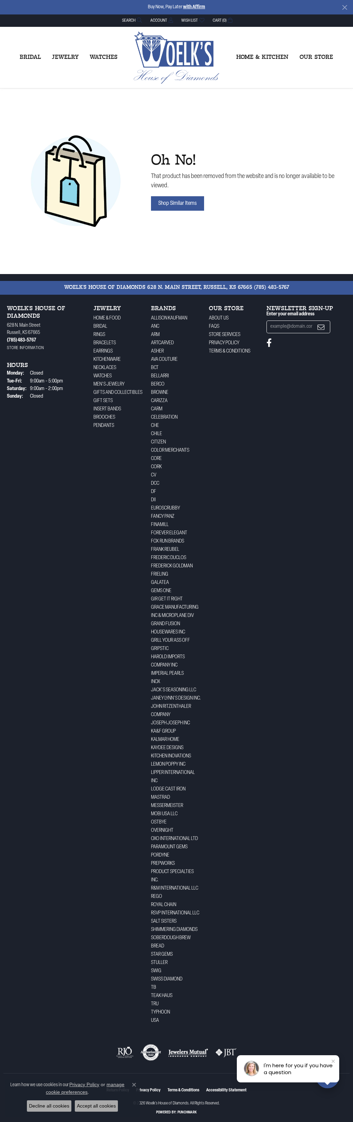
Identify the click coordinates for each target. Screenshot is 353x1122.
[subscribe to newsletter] (321, 327)
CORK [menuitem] (156, 467)
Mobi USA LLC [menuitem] (164, 814)
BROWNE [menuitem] (159, 392)
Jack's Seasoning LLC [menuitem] (173, 690)
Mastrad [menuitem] (160, 797)
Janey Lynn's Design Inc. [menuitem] (176, 698)
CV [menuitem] (153, 475)
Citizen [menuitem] (158, 442)
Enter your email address (290, 314)
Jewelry (65, 57)
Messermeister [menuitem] (167, 805)
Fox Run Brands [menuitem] (167, 541)
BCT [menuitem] (155, 367)
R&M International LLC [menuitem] (174, 888)
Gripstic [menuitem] (160, 648)
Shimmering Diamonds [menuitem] (174, 929)
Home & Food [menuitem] (107, 318)
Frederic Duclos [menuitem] (168, 557)
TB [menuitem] (153, 987)
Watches (104, 57)
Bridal (30, 57)
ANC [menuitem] (155, 326)
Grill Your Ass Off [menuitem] (170, 640)
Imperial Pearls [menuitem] (167, 673)
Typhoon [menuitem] (160, 1012)
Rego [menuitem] (156, 896)
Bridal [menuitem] (100, 326)
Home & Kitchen (262, 57)
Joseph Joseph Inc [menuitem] (170, 723)
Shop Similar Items (177, 203)
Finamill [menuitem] (160, 524)
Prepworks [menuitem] (163, 863)
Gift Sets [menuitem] (103, 400)
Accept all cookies (96, 1106)
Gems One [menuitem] (161, 591)
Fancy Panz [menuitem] (162, 516)
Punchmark (187, 1112)
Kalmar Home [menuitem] (165, 739)
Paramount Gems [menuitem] (169, 847)
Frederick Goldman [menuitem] (172, 566)
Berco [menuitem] (157, 384)
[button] (131, 20)
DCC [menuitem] (155, 483)
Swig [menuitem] (156, 971)
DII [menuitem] (153, 500)
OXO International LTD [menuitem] (174, 838)
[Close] (344, 7)
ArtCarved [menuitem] (162, 343)
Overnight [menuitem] (162, 830)
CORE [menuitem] (156, 458)
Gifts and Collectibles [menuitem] (117, 392)
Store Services (224, 334)
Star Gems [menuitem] (162, 954)
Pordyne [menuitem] (160, 855)
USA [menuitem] (155, 1020)
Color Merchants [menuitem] (170, 450)
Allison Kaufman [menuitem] (169, 318)
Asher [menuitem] (157, 351)
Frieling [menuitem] (159, 574)
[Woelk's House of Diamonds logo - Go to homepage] (176, 57)
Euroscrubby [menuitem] (165, 508)
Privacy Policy (224, 343)
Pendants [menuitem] (103, 425)
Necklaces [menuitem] (104, 367)
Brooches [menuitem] (104, 417)
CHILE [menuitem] (156, 434)
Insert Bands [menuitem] (107, 409)
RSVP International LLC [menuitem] (175, 913)
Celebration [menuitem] (164, 417)
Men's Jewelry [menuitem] (108, 384)
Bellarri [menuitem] (160, 376)
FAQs (214, 326)
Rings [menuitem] (99, 334)
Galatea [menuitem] (160, 582)
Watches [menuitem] (102, 376)
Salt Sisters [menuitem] (163, 921)
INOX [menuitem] (155, 681)
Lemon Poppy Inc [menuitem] (168, 764)
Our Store (316, 57)
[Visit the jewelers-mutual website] (188, 1052)
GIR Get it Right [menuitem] (167, 599)
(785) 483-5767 (271, 287)
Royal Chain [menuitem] (163, 905)
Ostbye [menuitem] (159, 822)
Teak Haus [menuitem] (161, 995)
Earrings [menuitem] (103, 351)
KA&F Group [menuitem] (163, 731)
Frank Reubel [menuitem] (165, 549)
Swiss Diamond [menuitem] (166, 979)
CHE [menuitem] (155, 425)
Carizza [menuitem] (159, 400)
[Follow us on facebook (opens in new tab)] (269, 343)
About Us (219, 318)
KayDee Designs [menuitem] (167, 748)
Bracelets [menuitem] (104, 343)
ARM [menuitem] (155, 334)
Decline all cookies (49, 1106)
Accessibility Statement (226, 1090)
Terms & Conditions (229, 351)
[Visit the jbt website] (226, 1052)
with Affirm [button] (194, 7)
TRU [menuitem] (155, 1004)
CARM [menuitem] (156, 409)
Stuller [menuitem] (159, 962)
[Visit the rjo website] (124, 1052)
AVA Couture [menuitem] (164, 359)
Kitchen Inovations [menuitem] (171, 756)
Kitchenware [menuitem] (107, 359)
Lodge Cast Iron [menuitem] (168, 789)
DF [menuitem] (153, 491)
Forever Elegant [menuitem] (169, 533)
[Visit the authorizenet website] (151, 1052)
